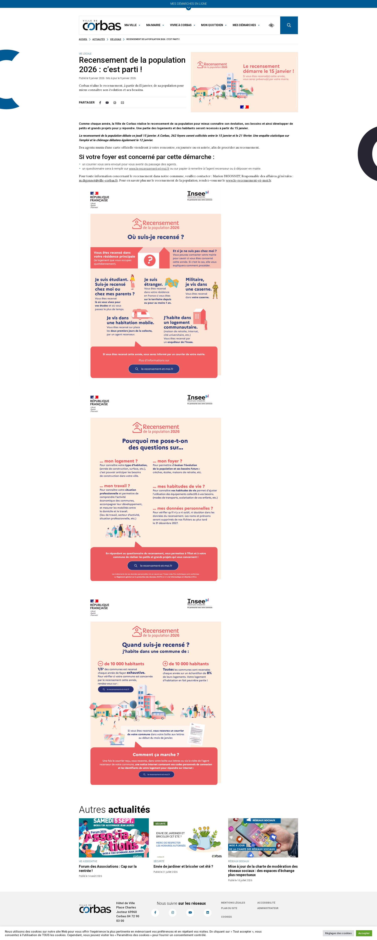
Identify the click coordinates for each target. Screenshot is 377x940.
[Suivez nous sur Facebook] (155, 913)
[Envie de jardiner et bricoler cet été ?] (188, 837)
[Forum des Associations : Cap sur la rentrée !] (114, 837)
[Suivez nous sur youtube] (190, 913)
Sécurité (159, 861)
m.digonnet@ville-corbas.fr (98, 180)
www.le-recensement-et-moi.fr (149, 168)
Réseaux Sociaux (238, 861)
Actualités (98, 39)
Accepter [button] (364, 933)
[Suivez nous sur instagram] (173, 913)
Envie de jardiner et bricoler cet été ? (183, 866)
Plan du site (229, 908)
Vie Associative (88, 861)
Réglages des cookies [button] (338, 933)
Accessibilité (266, 902)
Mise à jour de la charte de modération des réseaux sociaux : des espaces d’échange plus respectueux (263, 870)
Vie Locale (115, 39)
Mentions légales (233, 902)
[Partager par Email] (125, 102)
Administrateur (267, 908)
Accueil (83, 39)
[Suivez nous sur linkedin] (207, 913)
